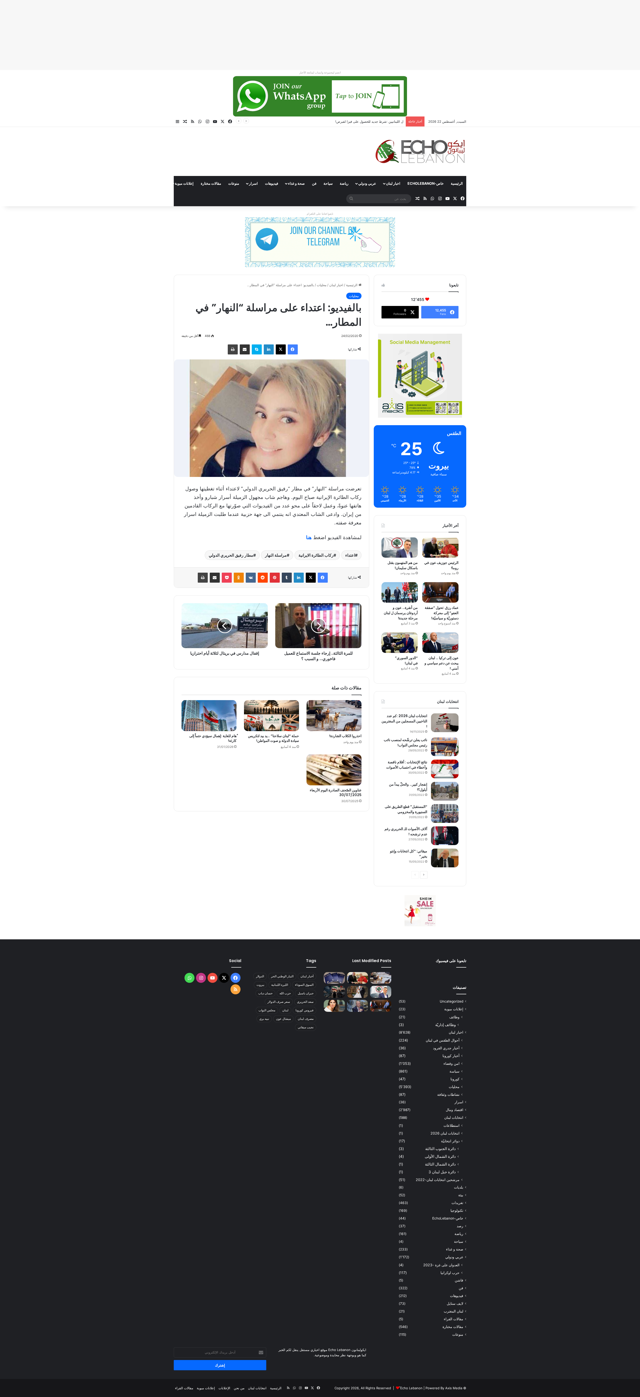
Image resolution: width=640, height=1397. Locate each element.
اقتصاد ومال (454, 1110)
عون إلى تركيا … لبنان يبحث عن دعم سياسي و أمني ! (441, 663)
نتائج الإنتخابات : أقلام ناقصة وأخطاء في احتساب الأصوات (406, 765)
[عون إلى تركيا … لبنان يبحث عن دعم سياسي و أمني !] (440, 642)
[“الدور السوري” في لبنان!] (400, 642)
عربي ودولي (367, 183)
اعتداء (350, 555)
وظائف (454, 1017)
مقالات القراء (155, 183)
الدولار (260, 976)
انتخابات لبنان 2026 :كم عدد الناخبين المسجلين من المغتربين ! (404, 721)
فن (314, 183)
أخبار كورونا (451, 1056)
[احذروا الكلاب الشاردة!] (334, 715)
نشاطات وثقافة (448, 1094)
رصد (460, 1226)
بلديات (458, 1187)
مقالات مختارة (211, 183)
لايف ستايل (455, 1304)
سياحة (328, 183)
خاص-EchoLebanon (426, 183)
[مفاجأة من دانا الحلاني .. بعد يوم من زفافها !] (357, 992)
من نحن (239, 1388)
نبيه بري (264, 1019)
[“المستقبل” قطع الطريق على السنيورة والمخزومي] (444, 813)
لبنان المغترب (453, 1311)
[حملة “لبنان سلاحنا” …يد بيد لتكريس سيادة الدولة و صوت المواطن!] (271, 715)
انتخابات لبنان (453, 1118)
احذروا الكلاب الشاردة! (345, 735)
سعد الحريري (305, 1002)
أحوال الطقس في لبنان (443, 1040)
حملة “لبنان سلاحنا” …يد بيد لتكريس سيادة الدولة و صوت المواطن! (273, 738)
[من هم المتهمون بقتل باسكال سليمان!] (400, 547)
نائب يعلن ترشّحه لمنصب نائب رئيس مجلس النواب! (405, 742)
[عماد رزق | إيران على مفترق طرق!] (334, 992)
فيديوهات (271, 183)
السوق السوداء (304, 985)
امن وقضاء (452, 1063)
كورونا (455, 1079)
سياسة (455, 1071)
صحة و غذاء (296, 183)
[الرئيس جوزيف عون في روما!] (440, 547)
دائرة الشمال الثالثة (440, 1164)
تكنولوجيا (456, 1211)
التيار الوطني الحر (282, 976)
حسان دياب (265, 993)
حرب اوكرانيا (450, 1273)
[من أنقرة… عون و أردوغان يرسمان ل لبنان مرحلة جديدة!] (400, 592)
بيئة (460, 1195)
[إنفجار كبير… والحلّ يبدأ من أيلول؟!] (444, 791)
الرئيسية (457, 183)
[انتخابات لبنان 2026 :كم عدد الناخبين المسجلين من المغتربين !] (444, 722)
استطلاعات (452, 1125)
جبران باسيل (306, 993)
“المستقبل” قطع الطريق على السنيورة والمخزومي (406, 809)
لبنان (285, 1010)
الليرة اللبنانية (279, 985)
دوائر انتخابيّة (450, 1141)
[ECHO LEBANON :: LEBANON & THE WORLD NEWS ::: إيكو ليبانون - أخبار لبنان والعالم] (420, 151)
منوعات (233, 183)
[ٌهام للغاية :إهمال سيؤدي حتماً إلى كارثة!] (209, 715)
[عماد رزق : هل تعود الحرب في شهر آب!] (357, 1006)
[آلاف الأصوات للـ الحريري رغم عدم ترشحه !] (444, 835)
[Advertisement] (490, 35)
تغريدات (457, 1203)
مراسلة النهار (276, 555)
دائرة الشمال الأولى (440, 1156)
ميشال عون (283, 1019)
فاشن (459, 1280)
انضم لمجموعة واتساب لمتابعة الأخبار (320, 72)
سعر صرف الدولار (279, 1002)
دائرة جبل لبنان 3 (442, 1172)
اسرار (253, 183)
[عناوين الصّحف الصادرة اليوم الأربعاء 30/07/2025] (334, 769)
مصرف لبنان (306, 1019)
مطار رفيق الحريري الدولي (231, 555)
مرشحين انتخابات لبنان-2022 (438, 1180)
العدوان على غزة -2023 (441, 1265)
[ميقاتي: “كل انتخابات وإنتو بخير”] (444, 858)
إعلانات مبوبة (184, 183)
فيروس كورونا (305, 1010)
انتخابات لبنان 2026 (445, 1133)
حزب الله (285, 993)
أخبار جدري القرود (446, 1048)
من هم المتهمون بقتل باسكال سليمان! (376, 121)
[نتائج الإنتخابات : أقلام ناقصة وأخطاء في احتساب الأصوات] (444, 769)
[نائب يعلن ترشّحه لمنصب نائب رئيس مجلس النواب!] (444, 746)
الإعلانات (224, 1388)
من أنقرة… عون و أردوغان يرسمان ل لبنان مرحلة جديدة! (401, 613)
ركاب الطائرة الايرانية (316, 555)
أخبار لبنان (307, 976)
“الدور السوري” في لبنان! (406, 660)
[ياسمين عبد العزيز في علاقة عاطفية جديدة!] (334, 1006)
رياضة (344, 183)
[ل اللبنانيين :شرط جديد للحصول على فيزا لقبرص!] (334, 978)
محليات (321, 285)
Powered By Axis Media (444, 1388)
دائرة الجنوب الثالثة (440, 1148)
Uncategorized (451, 1001)
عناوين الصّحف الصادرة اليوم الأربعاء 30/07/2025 (336, 792)
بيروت (260, 985)
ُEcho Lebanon (411, 1388)
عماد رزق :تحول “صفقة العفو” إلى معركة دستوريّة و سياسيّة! (441, 613)
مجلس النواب (266, 1010)
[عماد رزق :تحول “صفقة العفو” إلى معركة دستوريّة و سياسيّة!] (440, 592)
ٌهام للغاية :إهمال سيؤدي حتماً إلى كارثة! (212, 738)
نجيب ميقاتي (306, 1027)
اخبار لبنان (393, 183)
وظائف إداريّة (445, 1024)
